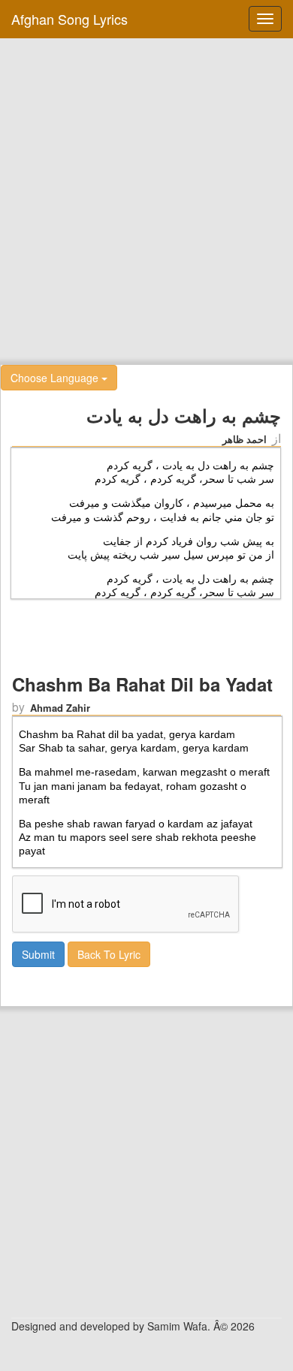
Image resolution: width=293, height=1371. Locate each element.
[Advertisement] (146, 199)
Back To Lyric (108, 954)
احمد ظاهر (244, 439)
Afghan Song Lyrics (69, 19)
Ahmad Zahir (60, 708)
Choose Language (56, 377)
